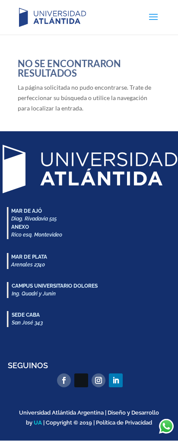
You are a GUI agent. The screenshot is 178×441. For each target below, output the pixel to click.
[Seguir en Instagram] (98, 380)
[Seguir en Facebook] (64, 380)
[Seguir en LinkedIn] (116, 380)
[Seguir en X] (81, 380)
